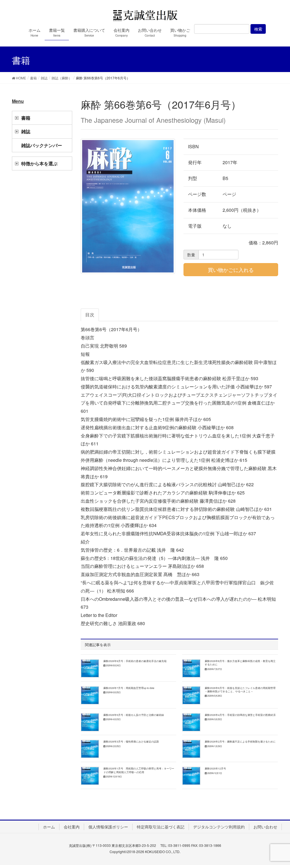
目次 (89, 314)
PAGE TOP (277, 833)
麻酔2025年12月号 (215, 768)
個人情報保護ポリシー (108, 827)
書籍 (25, 118)
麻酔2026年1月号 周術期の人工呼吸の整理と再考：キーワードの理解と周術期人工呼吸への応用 (138, 770)
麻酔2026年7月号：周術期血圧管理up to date (128, 688)
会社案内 (72, 827)
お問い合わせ (265, 827)
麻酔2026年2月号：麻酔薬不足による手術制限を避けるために (240, 741)
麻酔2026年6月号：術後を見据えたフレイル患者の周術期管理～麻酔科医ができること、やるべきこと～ (240, 689)
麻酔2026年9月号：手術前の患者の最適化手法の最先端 (135, 661)
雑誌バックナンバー (41, 145)
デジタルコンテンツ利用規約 (219, 827)
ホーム (49, 827)
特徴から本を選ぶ (39, 163)
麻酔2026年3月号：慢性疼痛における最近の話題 (131, 741)
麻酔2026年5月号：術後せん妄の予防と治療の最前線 (133, 714)
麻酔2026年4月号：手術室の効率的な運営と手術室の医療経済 (240, 714)
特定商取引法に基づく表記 (160, 827)
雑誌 (25, 131)
